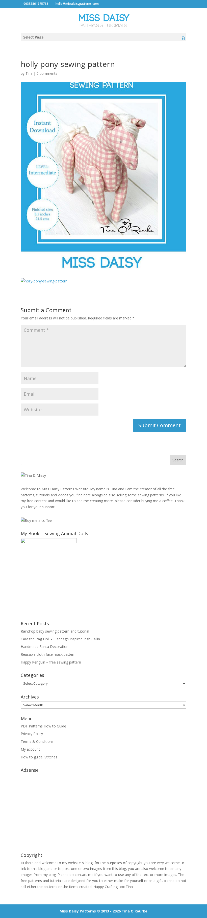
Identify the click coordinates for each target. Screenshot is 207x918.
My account (30, 749)
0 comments (47, 73)
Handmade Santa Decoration (44, 646)
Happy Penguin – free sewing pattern (51, 662)
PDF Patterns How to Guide (43, 726)
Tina (29, 73)
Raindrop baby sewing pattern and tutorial (55, 631)
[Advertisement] (103, 810)
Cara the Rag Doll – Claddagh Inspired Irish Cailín (60, 639)
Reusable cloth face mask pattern (48, 654)
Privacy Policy (32, 733)
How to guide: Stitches (39, 757)
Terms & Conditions (37, 741)
